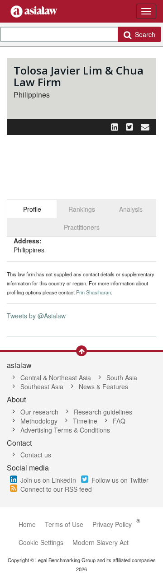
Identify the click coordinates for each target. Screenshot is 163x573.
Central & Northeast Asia (55, 377)
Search (143, 34)
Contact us (35, 454)
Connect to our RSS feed (56, 489)
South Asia (121, 377)
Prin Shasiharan (93, 292)
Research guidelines (103, 411)
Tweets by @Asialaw (36, 315)
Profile (32, 209)
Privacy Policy (112, 524)
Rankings (81, 209)
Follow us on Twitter (120, 479)
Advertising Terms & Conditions (65, 429)
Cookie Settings (41, 542)
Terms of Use (64, 524)
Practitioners (82, 227)
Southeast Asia (41, 386)
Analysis (131, 209)
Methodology (39, 420)
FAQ (119, 420)
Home (27, 524)
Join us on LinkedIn (48, 479)
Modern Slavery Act (100, 542)
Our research (39, 411)
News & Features (103, 386)
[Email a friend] (145, 126)
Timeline (85, 420)
